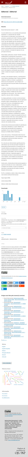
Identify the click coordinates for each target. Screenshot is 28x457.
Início (2, 6)
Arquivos (7, 6)
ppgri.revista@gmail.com (14, 440)
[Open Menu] (2, 2)
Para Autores (4, 395)
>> (6, 340)
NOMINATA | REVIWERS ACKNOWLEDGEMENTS (14, 323)
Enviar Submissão (7, 363)
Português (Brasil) (6, 352)
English (3, 346)
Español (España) (6, 348)
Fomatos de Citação (6, 227)
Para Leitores (4, 393)
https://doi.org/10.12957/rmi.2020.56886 (13, 22)
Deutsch (4, 354)
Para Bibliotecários (6, 397)
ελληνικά (4, 356)
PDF (4, 207)
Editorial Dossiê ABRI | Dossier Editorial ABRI (14, 299)
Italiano (4, 350)
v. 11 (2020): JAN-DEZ (15, 6)
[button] (4, 283)
